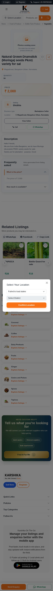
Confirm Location (26, 305)
